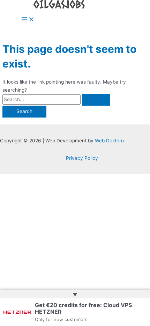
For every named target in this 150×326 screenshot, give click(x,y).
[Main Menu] (28, 19)
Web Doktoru (109, 140)
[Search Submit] (96, 100)
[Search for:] (56, 99)
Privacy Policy (82, 158)
